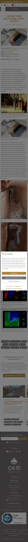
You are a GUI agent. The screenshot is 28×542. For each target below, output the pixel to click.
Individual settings (13, 281)
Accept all (13, 273)
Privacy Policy (9, 286)
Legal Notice (18, 286)
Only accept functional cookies (13, 278)
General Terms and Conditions (14, 288)
